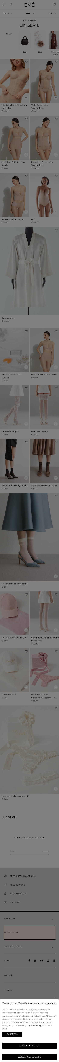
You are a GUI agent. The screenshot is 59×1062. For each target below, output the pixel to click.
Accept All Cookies (29, 1057)
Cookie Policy (7, 1022)
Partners (12, 1034)
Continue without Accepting (38, 1004)
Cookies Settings (30, 1046)
